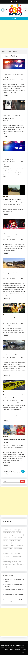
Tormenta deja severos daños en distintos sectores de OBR (14, 600)
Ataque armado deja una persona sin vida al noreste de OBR (14, 590)
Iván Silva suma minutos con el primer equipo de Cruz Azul (14, 585)
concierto (19, 532)
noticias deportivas (16, 551)
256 (5, 474)
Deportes (24, 649)
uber (16, 123)
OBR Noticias (6, 556)
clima (13, 532)
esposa (8, 82)
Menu (13, 18)
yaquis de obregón (17, 566)
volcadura (5, 206)
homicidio (18, 540)
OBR (12, 553)
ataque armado (6, 164)
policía (10, 558)
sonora (20, 281)
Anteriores (6, 471)
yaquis (9, 566)
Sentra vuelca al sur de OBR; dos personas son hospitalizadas (15, 595)
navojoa (12, 82)
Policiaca (5, 71)
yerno (7, 166)
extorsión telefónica (19, 447)
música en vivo (20, 545)
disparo (4, 82)
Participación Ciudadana (16, 556)
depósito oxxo (11, 447)
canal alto (13, 204)
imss (22, 164)
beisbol (15, 529)
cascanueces (6, 241)
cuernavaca (5, 325)
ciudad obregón (6, 532)
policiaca (17, 82)
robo (13, 123)
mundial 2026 (6, 545)
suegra (4, 166)
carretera (16, 281)
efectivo (4, 123)
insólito (5, 543)
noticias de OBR (6, 551)
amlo (11, 529)
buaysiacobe (13, 164)
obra (16, 241)
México (12, 545)
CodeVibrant (21, 647)
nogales (10, 548)
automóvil (5, 447)
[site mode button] (25, 10)
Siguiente (18, 474)
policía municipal (17, 558)
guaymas (5, 540)
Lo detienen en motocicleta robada (13, 355)
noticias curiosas (18, 548)
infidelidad (10, 325)
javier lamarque (16, 543)
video (4, 566)
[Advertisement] (14, 34)
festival (20, 537)
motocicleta (5, 359)
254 (18, 471)
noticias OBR (6, 553)
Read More (6, 95)
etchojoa (18, 164)
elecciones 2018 (6, 537)
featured (14, 537)
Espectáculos (17, 649)
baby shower (13, 402)
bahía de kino (11, 281)
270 (12, 474)
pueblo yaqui (14, 561)
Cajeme (11, 649)
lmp (22, 543)
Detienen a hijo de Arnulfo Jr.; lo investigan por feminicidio (14, 580)
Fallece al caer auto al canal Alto (12, 199)
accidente (5, 204)
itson (10, 543)
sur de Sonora (21, 564)
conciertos (5, 535)
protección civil (6, 561)
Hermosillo (9, 123)
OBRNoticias (17, 553)
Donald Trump (20, 535)
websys (13, 79)
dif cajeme (12, 535)
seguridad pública (7, 564)
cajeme (9, 204)
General (6, 649)
